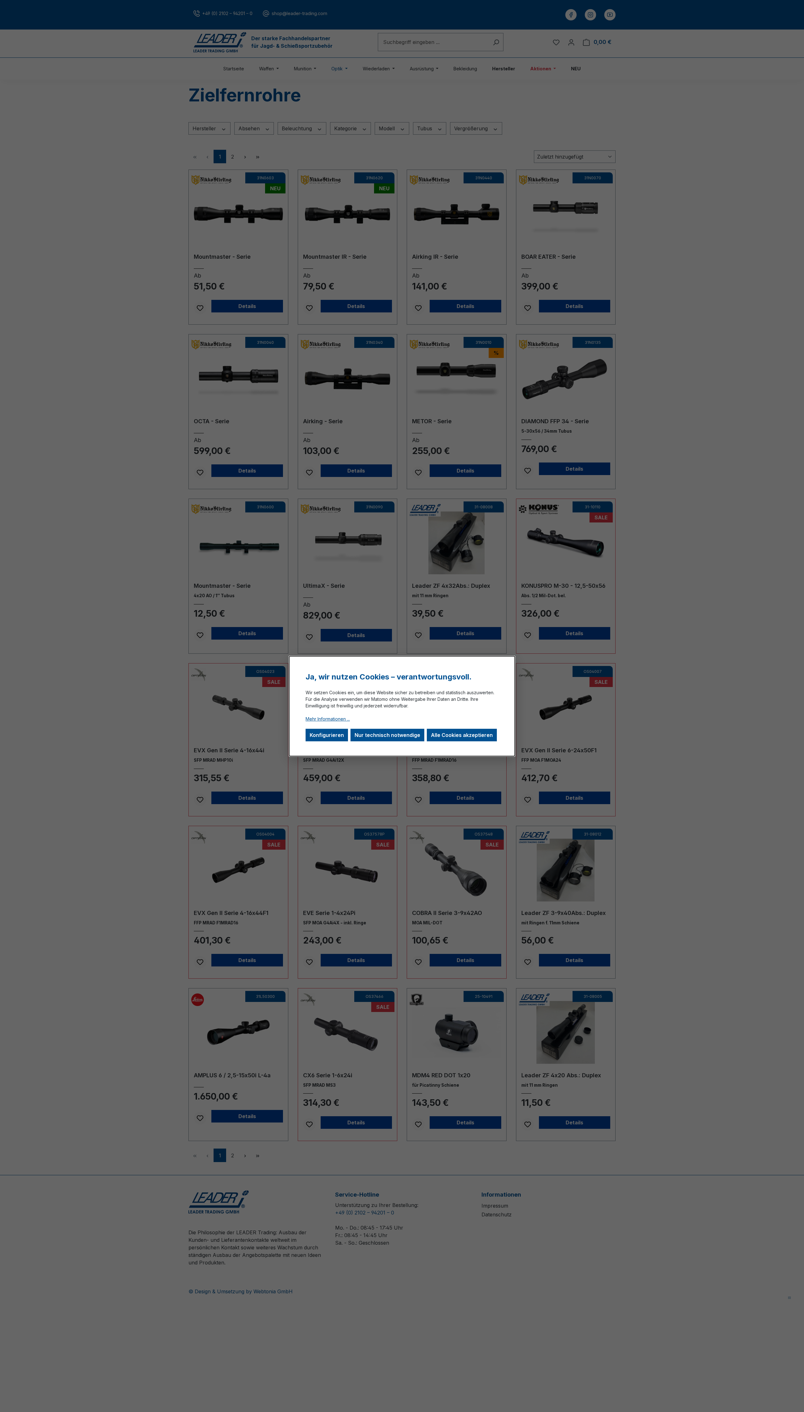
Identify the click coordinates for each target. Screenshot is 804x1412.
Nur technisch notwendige (387, 735)
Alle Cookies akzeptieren (462, 735)
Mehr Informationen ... (328, 719)
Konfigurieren (327, 735)
